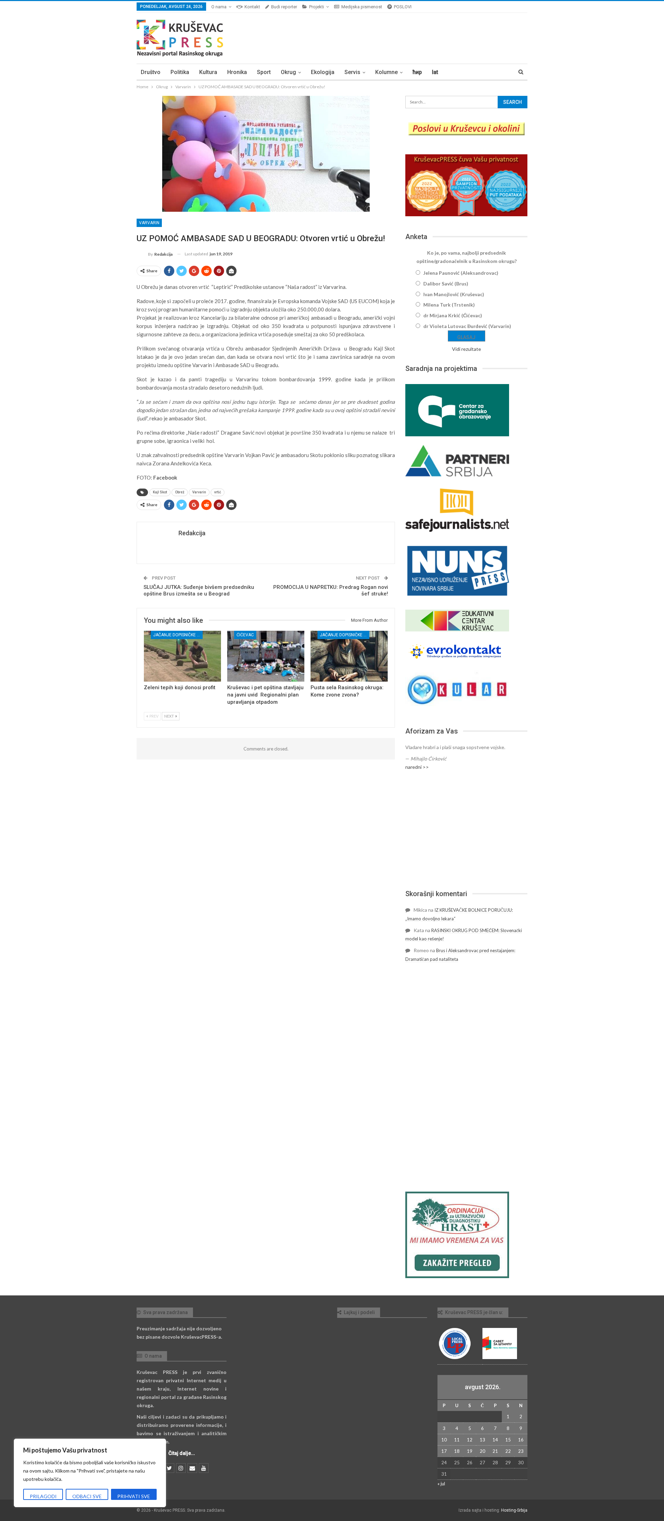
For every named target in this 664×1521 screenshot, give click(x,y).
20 (482, 1451)
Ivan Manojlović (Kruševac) (453, 294)
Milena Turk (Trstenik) (449, 305)
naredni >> (417, 767)
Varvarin (149, 222)
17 (444, 1451)
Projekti (316, 6)
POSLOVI (403, 6)
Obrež (179, 492)
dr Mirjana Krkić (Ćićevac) (452, 315)
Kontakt (252, 6)
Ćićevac (245, 634)
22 (508, 1451)
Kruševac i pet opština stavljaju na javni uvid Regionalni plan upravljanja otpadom (265, 694)
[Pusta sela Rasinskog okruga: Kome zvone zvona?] (349, 656)
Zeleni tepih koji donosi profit (179, 687)
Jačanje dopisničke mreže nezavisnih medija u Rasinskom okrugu (178, 634)
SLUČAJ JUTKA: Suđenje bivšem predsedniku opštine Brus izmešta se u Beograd (199, 590)
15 (508, 1439)
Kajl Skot (160, 492)
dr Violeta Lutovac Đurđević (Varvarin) (467, 326)
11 (457, 1439)
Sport (264, 72)
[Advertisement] (466, 830)
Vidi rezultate (466, 349)
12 (469, 1439)
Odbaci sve (87, 1496)
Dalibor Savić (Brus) (445, 283)
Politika (179, 72)
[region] (90, 1473)
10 (444, 1439)
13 (482, 1439)
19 (469, 1451)
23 (521, 1451)
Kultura (208, 72)
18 (457, 1451)
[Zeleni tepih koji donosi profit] (182, 656)
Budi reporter (284, 6)
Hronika (237, 72)
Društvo (150, 72)
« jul (441, 1483)
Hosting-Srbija (514, 1510)
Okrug (288, 72)
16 (521, 1439)
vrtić (217, 492)
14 (495, 1439)
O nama (219, 6)
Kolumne (386, 72)
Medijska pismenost (361, 6)
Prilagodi (43, 1496)
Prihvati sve (133, 1496)
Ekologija (322, 72)
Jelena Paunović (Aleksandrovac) (460, 273)
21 (495, 1451)
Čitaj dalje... (181, 1453)
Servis (352, 72)
